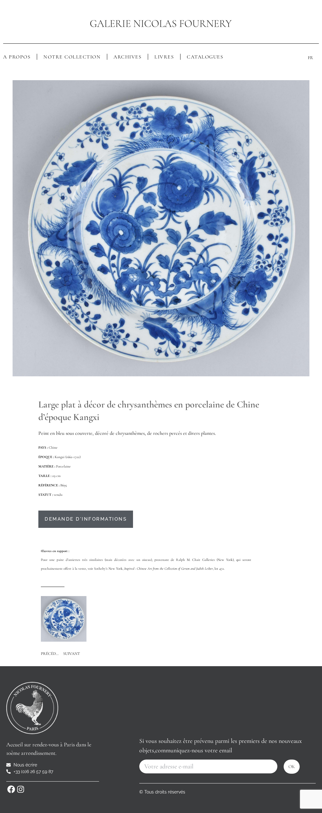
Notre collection (72, 57)
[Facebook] (11, 789)
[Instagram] (20, 789)
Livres (164, 57)
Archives (128, 57)
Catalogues (205, 57)
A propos (17, 57)
